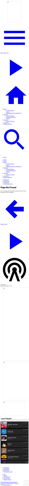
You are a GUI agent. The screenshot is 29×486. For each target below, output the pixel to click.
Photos (8, 118)
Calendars (5, 114)
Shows (5, 109)
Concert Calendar (10, 116)
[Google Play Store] (8, 183)
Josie (7, 111)
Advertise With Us (7, 124)
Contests (5, 120)
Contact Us (6, 122)
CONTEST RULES (10, 121)
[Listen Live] (14, 241)
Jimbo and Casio (10, 110)
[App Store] (6, 182)
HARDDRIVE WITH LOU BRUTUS (13, 113)
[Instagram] (6, 181)
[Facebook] (6, 179)
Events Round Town (11, 117)
